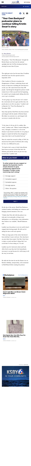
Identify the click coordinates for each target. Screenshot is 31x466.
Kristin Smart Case (7, 13)
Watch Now (26, 2)
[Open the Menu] (2, 2)
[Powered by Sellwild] (26, 364)
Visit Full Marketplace (23, 275)
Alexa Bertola (7, 53)
